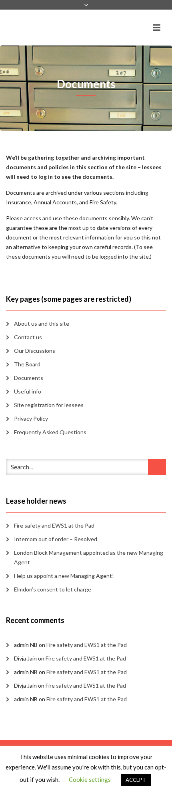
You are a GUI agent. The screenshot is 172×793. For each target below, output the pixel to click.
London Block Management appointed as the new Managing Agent (88, 557)
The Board (27, 364)
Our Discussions (34, 350)
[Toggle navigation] (157, 27)
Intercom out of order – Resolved (55, 539)
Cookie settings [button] (90, 779)
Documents (28, 377)
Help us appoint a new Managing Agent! (64, 575)
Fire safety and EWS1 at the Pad (54, 525)
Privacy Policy (31, 418)
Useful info (27, 391)
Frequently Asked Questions (50, 432)
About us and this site (41, 323)
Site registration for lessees (49, 404)
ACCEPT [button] (136, 780)
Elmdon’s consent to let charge (52, 589)
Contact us (28, 337)
